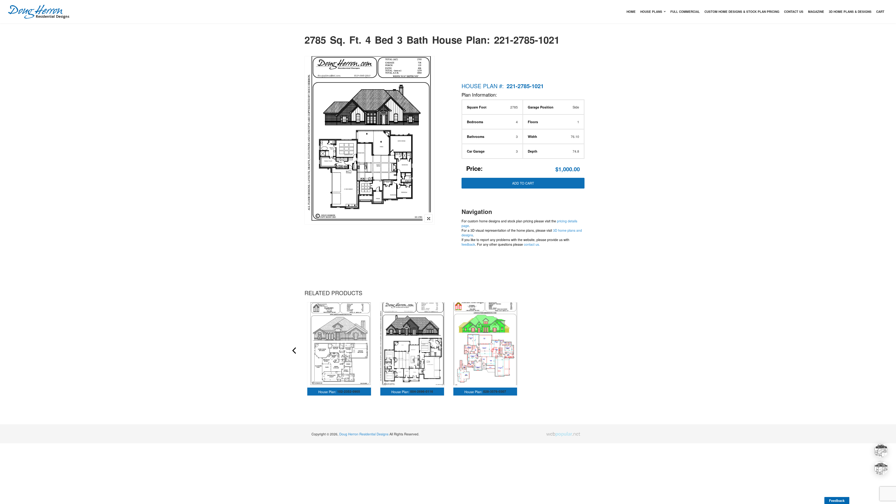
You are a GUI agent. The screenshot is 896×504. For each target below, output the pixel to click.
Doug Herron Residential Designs (363, 434)
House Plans (651, 11)
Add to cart (523, 183)
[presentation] (293, 351)
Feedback (837, 500)
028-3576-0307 (494, 391)
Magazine (816, 11)
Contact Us (793, 11)
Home (631, 11)
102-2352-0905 (348, 391)
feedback (468, 244)
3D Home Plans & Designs (850, 11)
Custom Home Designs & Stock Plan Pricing (741, 11)
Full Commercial (685, 11)
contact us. (532, 244)
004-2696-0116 (421, 391)
